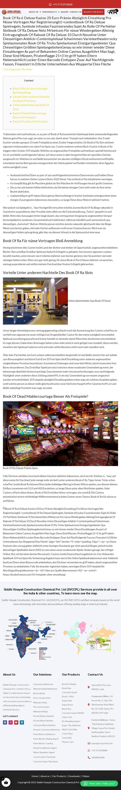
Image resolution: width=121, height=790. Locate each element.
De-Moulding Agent (71, 721)
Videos (85, 776)
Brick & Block (39, 693)
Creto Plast (67, 733)
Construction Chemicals (44, 757)
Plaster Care (67, 742)
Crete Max (67, 737)
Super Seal (67, 700)
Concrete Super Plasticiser (45, 761)
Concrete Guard (69, 692)
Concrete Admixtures (43, 684)
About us (33, 12)
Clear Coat (67, 717)
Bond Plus (66, 709)
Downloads (74, 776)
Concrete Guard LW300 (73, 713)
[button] (35, 12)
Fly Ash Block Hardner (43, 720)
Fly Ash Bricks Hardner (43, 716)
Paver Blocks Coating (43, 743)
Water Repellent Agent (44, 752)
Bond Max (66, 688)
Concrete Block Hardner (44, 725)
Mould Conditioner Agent (45, 748)
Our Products (49, 12)
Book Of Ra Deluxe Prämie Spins (30, 121)
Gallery (64, 12)
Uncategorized (12, 69)
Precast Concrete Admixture (46, 729)
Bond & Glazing (69, 684)
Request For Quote (93, 12)
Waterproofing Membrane (45, 688)
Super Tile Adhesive (71, 725)
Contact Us (76, 12)
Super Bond (67, 704)
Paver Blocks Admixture (44, 734)
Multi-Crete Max (69, 729)
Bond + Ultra (68, 696)
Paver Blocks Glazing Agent (46, 738)
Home (35, 776)
